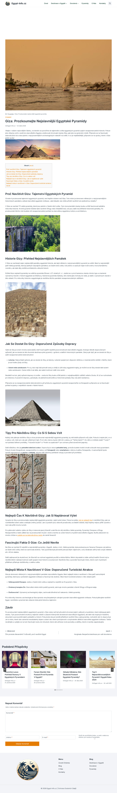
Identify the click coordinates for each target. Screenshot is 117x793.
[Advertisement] (58, 20)
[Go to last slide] (4, 670)
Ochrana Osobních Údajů (67, 788)
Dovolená (92, 766)
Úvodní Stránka (64, 763)
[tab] (55, 689)
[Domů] (6, 114)
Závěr (8, 186)
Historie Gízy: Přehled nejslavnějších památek (22, 172)
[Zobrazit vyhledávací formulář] (110, 3)
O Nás (94, 3)
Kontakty (102, 3)
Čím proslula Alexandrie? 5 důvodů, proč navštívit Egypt (25, 632)
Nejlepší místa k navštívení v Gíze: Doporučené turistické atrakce (28, 183)
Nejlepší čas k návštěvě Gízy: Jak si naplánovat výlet (24, 179)
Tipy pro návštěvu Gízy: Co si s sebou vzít (20, 176)
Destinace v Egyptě (96, 763)
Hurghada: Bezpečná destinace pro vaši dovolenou (93, 632)
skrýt (31, 165)
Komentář (10, 713)
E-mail (45, 737)
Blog (60, 766)
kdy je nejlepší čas (85, 520)
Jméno (9, 737)
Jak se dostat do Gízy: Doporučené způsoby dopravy (24, 174)
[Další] (112, 670)
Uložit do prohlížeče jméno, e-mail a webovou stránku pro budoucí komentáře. (94, 736)
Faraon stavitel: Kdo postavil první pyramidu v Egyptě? (43, 674)
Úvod (46, 3)
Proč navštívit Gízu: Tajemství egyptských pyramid (23, 169)
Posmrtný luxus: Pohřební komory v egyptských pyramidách (15, 674)
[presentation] (15, 659)
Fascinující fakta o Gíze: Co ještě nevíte (19, 181)
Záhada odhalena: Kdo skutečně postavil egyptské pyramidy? (72, 674)
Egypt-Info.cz (11, 126)
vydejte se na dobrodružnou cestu (29, 535)
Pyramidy (85, 3)
